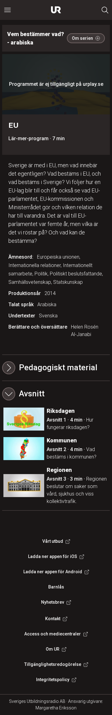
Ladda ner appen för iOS (52, 556)
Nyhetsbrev (52, 602)
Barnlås (56, 586)
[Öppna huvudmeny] (7, 10)
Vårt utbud (52, 541)
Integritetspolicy (52, 679)
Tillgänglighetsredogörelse (52, 664)
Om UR (52, 649)
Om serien (82, 38)
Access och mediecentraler (52, 633)
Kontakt (52, 618)
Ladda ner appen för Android (52, 571)
